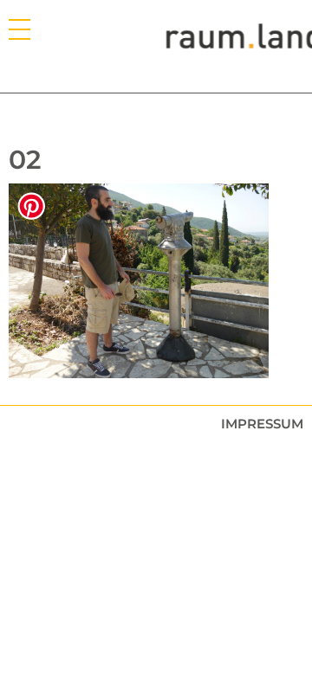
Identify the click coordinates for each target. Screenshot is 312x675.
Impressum (262, 423)
